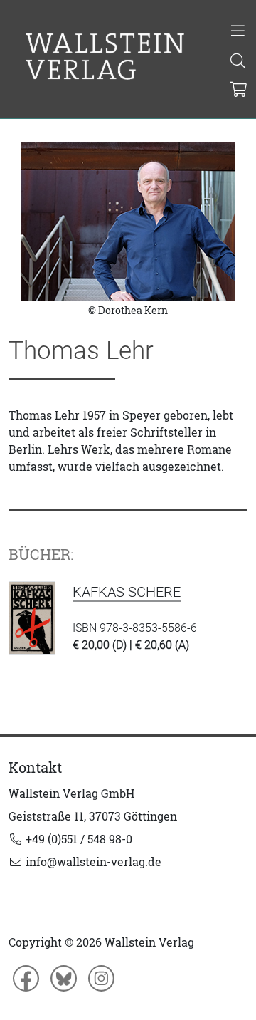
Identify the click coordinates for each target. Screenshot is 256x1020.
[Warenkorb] (238, 90)
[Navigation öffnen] (238, 32)
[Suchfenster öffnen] (238, 62)
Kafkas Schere (127, 591)
